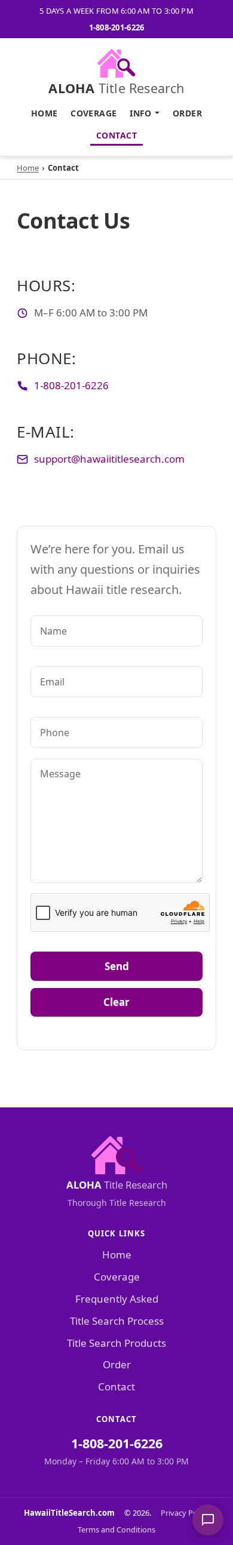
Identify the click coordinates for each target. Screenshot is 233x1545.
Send (117, 966)
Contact (116, 135)
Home (44, 113)
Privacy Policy (185, 1512)
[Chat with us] (207, 1519)
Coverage (93, 113)
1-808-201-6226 (117, 27)
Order (187, 113)
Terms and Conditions (116, 1529)
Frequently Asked (116, 1299)
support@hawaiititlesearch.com (109, 459)
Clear (116, 1002)
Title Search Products (116, 1343)
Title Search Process (117, 1321)
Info (141, 113)
